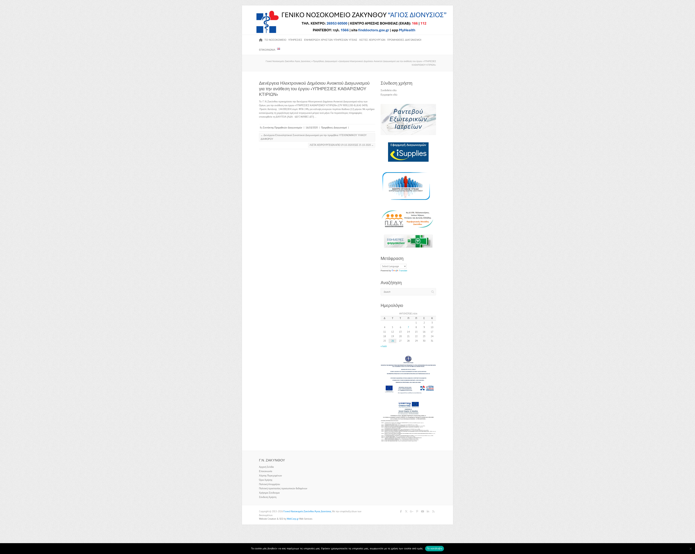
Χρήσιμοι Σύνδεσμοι (269, 492)
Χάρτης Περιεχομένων (270, 475)
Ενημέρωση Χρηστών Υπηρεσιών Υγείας (330, 39)
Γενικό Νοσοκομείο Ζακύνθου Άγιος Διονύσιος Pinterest (417, 512)
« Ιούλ (384, 346)
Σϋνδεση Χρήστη (267, 497)
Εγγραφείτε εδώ (389, 94)
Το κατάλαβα (434, 548)
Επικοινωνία (267, 49)
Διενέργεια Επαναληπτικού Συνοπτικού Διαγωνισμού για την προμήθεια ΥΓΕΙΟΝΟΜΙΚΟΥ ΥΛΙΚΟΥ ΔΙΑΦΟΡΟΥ (314, 137)
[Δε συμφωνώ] (690, 548)
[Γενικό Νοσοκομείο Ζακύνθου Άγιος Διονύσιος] (347, 11)
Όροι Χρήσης (265, 479)
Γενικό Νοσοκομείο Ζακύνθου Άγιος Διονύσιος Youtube (422, 512)
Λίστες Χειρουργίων (372, 39)
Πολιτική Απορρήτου (269, 484)
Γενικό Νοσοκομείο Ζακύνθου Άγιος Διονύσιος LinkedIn (428, 512)
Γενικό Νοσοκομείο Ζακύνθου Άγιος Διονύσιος (307, 511)
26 (392, 340)
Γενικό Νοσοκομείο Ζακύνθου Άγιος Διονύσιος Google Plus (411, 512)
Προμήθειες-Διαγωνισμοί (404, 39)
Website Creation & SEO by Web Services (285, 518)
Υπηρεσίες (295, 39)
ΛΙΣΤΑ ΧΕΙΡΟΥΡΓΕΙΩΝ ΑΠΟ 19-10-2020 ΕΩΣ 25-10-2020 (342, 145)
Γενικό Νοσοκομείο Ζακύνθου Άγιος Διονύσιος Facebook (400, 512)
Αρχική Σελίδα (266, 466)
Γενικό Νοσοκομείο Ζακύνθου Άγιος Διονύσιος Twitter (406, 512)
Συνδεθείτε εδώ (389, 90)
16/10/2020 (312, 127)
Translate (403, 270)
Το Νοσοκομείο (275, 39)
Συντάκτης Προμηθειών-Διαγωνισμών (282, 127)
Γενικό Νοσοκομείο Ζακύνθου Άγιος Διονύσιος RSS (433, 512)
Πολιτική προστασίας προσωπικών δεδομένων (283, 488)
